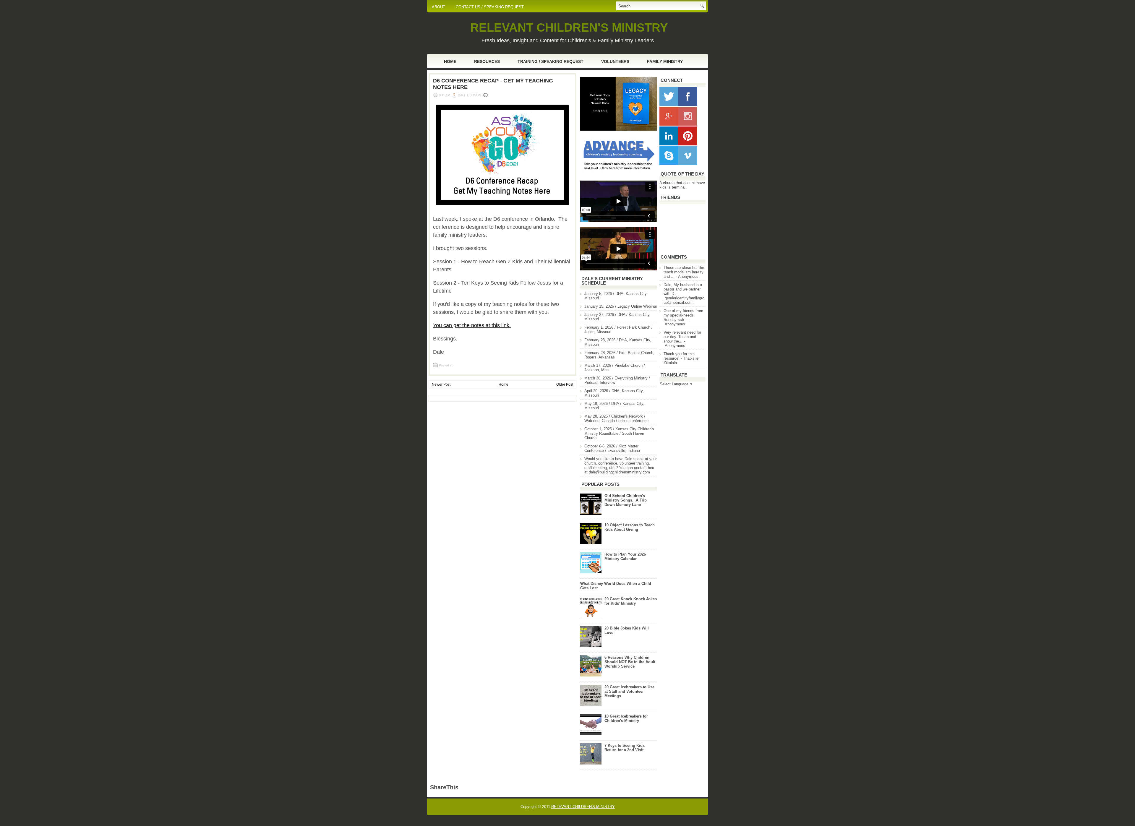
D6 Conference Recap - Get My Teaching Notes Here (493, 84)
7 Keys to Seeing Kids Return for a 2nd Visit (624, 747)
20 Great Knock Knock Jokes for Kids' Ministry (630, 601)
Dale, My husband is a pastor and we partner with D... (683, 289)
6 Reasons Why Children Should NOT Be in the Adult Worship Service (629, 661)
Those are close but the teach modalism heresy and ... (684, 272)
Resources (487, 61)
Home (450, 61)
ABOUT (438, 7)
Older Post (564, 384)
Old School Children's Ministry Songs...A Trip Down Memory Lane (625, 500)
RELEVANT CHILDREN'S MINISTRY (569, 27)
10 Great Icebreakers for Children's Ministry (626, 718)
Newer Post (441, 384)
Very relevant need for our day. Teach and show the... (682, 336)
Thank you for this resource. (679, 356)
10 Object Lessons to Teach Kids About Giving (629, 527)
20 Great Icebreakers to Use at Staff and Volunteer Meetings (629, 691)
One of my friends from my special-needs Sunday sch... (683, 315)
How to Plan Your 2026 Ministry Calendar (625, 556)
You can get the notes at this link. (472, 325)
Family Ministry (665, 61)
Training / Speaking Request (550, 61)
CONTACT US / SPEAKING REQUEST (490, 7)
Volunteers (615, 61)
